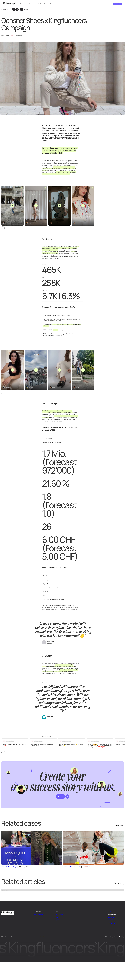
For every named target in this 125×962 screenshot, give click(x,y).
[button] (23, 3)
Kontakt (110, 911)
